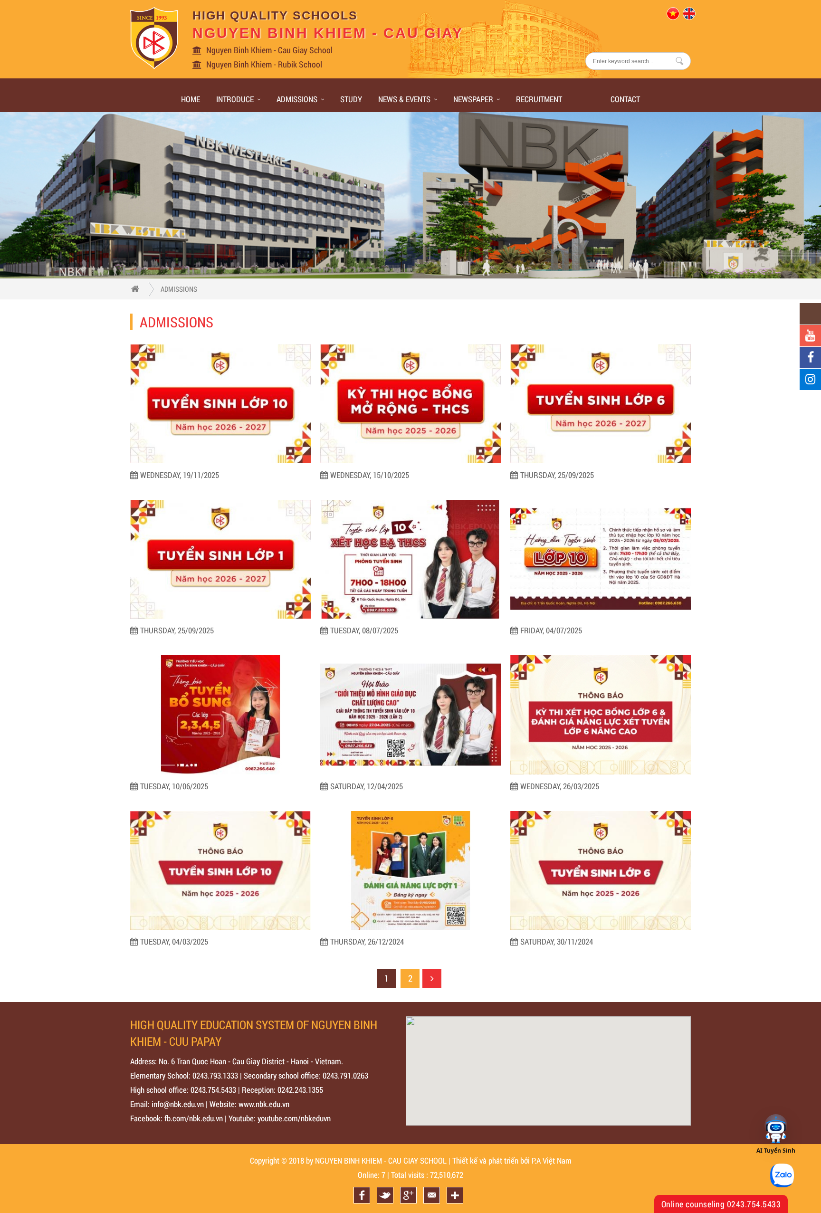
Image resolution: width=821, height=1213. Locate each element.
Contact (625, 99)
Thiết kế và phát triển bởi (491, 1160)
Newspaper (473, 99)
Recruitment (539, 99)
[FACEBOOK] (810, 357)
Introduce (235, 99)
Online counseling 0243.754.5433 (721, 1204)
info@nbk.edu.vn (178, 1103)
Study (351, 99)
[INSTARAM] (810, 379)
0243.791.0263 (345, 1075)
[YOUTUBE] (810, 335)
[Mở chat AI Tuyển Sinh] (776, 1129)
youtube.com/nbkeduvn (294, 1118)
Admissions (297, 99)
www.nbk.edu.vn (264, 1103)
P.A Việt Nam (552, 1160)
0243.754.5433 (213, 1089)
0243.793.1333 (215, 1075)
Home (190, 99)
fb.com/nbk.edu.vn (193, 1118)
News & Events (404, 99)
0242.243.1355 (300, 1089)
